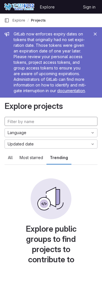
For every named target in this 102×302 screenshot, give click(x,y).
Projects (38, 20)
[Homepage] (19, 6)
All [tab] (10, 157)
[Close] (95, 34)
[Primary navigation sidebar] (6, 20)
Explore (47, 7)
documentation (71, 90)
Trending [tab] (59, 157)
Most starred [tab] (31, 157)
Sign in (89, 7)
